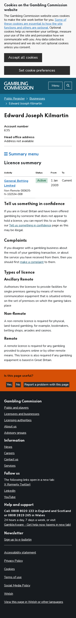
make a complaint (32, 262)
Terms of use (13, 577)
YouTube (10, 497)
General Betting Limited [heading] (16, 183)
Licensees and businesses (21, 414)
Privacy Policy (13, 561)
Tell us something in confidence (30, 225)
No (18, 384)
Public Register (14, 98)
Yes (9, 384)
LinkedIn (9, 491)
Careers (9, 453)
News (8, 447)
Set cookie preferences (37, 70)
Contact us (11, 459)
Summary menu (23, 154)
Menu (55, 85)
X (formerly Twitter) (17, 484)
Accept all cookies (23, 57)
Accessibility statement (20, 552)
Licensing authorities (18, 420)
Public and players (16, 408)
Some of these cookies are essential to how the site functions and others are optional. (35, 24)
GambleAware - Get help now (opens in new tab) (37, 525)
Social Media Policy (17, 585)
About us (10, 426)
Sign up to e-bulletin (18, 539)
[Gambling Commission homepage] (18, 88)
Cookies (9, 569)
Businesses (37, 98)
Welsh (8, 594)
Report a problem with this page (46, 384)
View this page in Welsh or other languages (33, 602)
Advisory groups (15, 433)
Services (10, 466)
